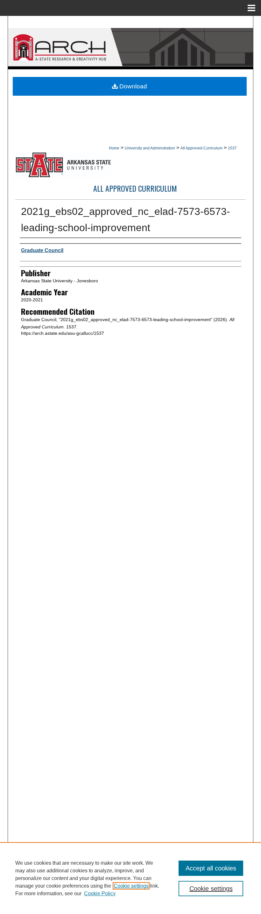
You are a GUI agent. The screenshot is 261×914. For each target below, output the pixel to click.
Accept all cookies (211, 868)
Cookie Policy (100, 893)
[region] (130, 878)
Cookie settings (131, 886)
